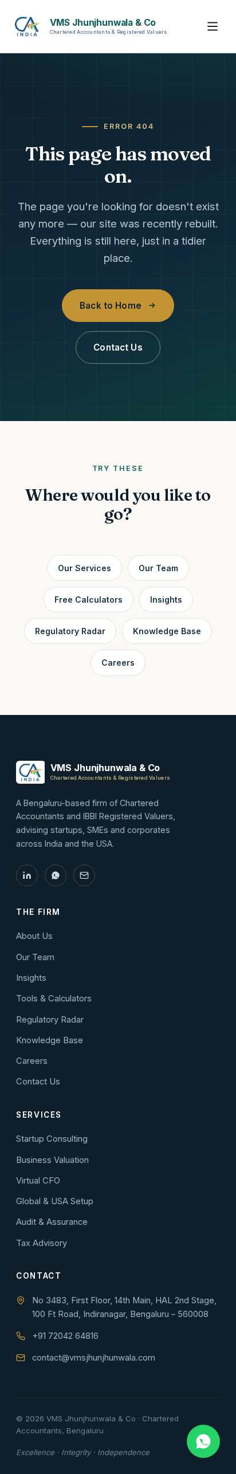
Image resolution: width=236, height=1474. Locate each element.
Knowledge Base (167, 631)
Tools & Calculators (54, 998)
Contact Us (118, 347)
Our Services (84, 568)
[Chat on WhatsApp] (203, 1441)
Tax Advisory (118, 26)
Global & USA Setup (54, 1201)
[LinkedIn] (27, 875)
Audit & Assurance (52, 1222)
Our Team (158, 568)
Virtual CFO (38, 1181)
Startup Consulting (52, 1139)
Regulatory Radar (70, 631)
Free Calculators (88, 599)
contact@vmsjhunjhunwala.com (93, 1358)
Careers (118, 662)
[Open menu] (212, 26)
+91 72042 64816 (65, 1336)
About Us (34, 936)
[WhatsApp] (55, 875)
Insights (166, 599)
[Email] (84, 875)
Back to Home (110, 305)
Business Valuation (52, 1160)
